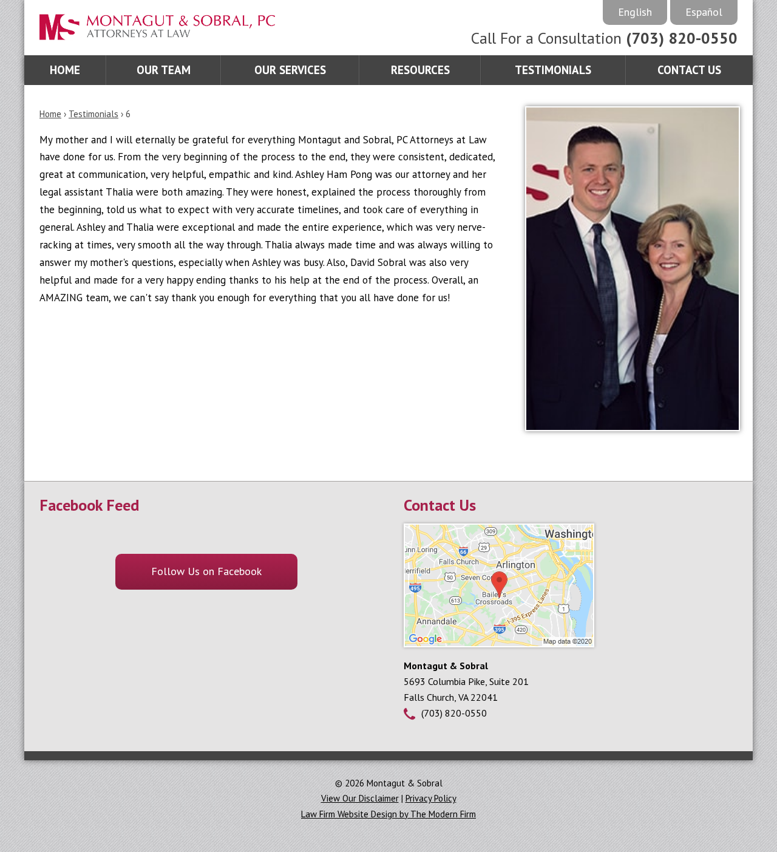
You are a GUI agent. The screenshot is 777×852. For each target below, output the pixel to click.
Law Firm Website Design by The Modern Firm (388, 814)
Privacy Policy (430, 798)
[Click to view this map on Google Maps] (499, 644)
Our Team (164, 70)
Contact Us (689, 70)
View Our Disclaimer (360, 798)
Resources (420, 70)
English (635, 12)
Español (703, 12)
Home (65, 70)
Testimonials (553, 70)
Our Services (290, 70)
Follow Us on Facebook (206, 571)
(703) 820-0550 (682, 38)
